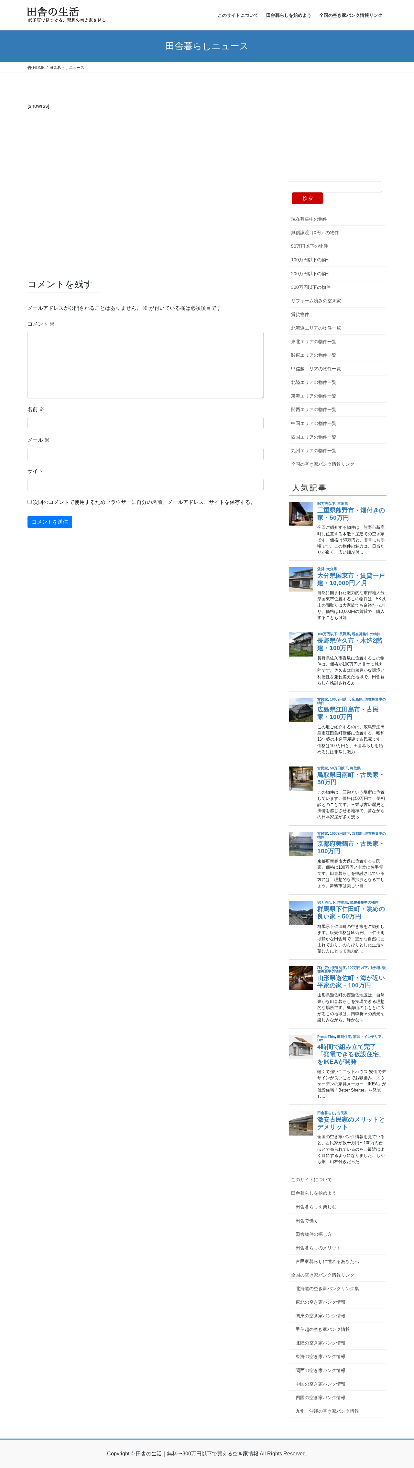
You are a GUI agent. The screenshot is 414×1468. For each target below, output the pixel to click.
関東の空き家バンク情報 (320, 1315)
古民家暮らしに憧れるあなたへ (327, 1261)
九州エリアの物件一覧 (313, 450)
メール (38, 440)
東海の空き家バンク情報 (320, 1356)
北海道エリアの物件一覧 (316, 328)
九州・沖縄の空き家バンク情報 (327, 1411)
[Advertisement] (145, 192)
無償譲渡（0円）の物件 (315, 232)
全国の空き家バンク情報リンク (322, 464)
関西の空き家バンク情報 (320, 1370)
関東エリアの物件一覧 (313, 355)
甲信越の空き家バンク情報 (323, 1329)
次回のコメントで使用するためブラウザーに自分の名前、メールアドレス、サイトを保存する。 (144, 502)
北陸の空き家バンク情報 (320, 1342)
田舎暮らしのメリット (318, 1247)
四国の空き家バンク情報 (320, 1397)
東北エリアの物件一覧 (313, 341)
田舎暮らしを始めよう (313, 1193)
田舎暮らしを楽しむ (316, 1206)
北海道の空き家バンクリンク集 (327, 1288)
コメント (41, 324)
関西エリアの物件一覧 (313, 409)
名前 (35, 409)
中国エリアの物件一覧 (313, 423)
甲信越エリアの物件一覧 (316, 368)
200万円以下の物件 (311, 273)
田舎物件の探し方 (314, 1234)
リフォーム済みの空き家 (316, 300)
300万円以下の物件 (311, 287)
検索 (307, 198)
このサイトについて (311, 1179)
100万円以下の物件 (311, 259)
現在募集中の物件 (309, 219)
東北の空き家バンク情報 (320, 1302)
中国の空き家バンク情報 (320, 1383)
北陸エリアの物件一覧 (313, 382)
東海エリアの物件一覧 (313, 395)
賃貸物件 (300, 314)
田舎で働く (307, 1220)
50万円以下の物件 (309, 246)
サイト (35, 471)
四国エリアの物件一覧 (313, 437)
